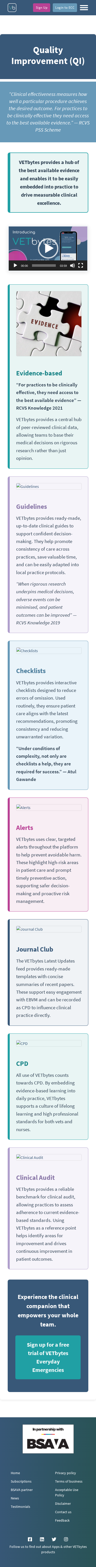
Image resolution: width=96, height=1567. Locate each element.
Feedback (62, 1520)
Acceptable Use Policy (66, 1492)
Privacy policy (65, 1473)
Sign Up (42, 7)
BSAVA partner (22, 1490)
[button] (84, 7)
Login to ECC (64, 7)
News (15, 1498)
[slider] (44, 265)
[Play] (15, 265)
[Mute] (72, 265)
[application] (48, 248)
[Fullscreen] (80, 265)
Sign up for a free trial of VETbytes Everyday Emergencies (48, 1357)
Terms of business (68, 1481)
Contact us (63, 1512)
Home (15, 1473)
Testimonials (20, 1507)
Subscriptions (21, 1481)
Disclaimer (63, 1503)
